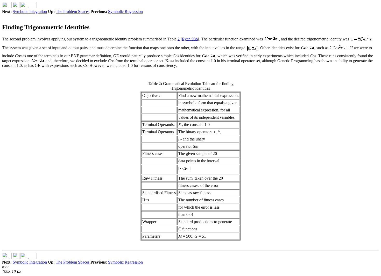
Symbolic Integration (30, 11)
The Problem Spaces (72, 11)
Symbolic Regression (125, 11)
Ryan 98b (190, 39)
